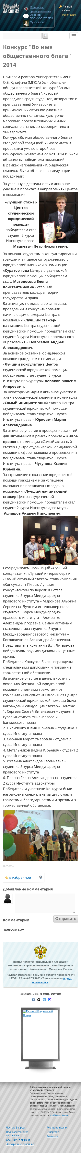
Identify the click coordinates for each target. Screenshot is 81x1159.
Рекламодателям (57, 1127)
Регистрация (69, 14)
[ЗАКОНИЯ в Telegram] (44, 999)
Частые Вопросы (16, 1127)
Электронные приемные (20, 1144)
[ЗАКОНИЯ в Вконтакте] (33, 999)
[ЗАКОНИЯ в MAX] (49, 999)
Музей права (37, 22)
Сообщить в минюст (18, 1139)
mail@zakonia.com (59, 1115)
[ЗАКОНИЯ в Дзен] (38, 999)
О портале (53, 1131)
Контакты (52, 1136)
